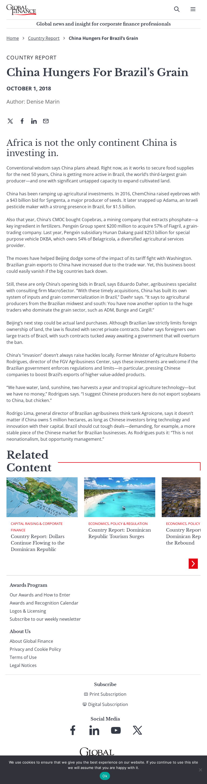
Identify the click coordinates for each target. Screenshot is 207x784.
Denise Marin (43, 101)
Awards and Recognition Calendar (44, 603)
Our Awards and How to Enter (40, 595)
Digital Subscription (108, 704)
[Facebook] (24, 121)
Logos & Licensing (28, 611)
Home (12, 38)
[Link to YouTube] (116, 730)
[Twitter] (12, 121)
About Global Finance (31, 641)
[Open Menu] (193, 9)
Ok (104, 776)
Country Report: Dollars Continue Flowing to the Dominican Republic (37, 543)
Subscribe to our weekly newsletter (45, 619)
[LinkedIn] (36, 121)
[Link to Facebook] (73, 730)
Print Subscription (107, 694)
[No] (200, 769)
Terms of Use (23, 657)
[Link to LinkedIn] (94, 730)
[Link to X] (137, 730)
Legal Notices (23, 665)
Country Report (44, 38)
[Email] (48, 121)
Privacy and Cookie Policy (35, 649)
